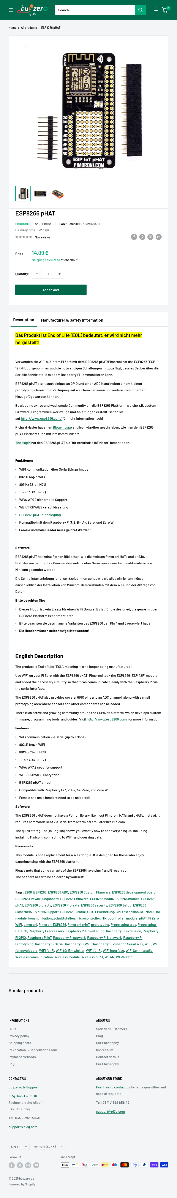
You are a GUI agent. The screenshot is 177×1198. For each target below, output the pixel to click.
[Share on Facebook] (134, 236)
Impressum (104, 1050)
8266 (28, 892)
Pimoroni (22, 224)
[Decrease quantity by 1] (36, 273)
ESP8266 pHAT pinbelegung (40, 515)
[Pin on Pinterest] (142, 236)
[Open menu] (11, 10)
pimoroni (30, 924)
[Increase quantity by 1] (59, 273)
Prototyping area (123, 924)
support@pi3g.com (23, 1127)
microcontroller (88, 918)
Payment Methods (22, 1057)
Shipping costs (20, 1043)
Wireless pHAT (92, 957)
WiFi (148, 944)
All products (29, 27)
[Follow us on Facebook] (12, 1165)
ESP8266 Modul (101, 899)
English (15, 1146)
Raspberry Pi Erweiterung (84, 931)
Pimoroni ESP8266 (52, 924)
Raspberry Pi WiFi (78, 944)
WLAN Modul (125, 957)
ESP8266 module (127, 899)
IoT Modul (147, 912)
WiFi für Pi (93, 950)
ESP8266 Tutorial (73, 912)
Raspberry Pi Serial (49, 944)
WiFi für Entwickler (70, 950)
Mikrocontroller (113, 918)
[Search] (140, 10)
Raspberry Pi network (69, 937)
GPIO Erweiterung (100, 912)
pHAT (143, 918)
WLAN (109, 957)
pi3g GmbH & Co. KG (23, 1096)
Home (13, 27)
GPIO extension (127, 912)
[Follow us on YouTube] (36, 1165)
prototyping (100, 924)
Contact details (107, 1057)
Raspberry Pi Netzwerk (104, 937)
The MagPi (23, 442)
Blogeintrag (62, 427)
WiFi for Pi (46, 950)
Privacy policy (19, 1036)
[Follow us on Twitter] (20, 1165)
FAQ (11, 1064)
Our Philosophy (107, 1043)
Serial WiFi (135, 944)
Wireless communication (34, 957)
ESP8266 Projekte (66, 905)
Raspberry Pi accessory (46, 931)
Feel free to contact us (113, 1087)
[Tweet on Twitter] (150, 236)
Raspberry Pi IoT (39, 937)
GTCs (12, 1029)
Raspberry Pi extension (123, 931)
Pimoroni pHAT (79, 924)
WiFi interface (113, 950)
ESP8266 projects (38, 905)
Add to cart (51, 290)
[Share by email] (159, 236)
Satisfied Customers (111, 1029)
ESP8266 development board (134, 892)
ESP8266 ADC (58, 892)
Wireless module (67, 957)
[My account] (156, 10)
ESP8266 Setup (120, 905)
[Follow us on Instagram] (28, 1165)
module (131, 918)
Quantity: (22, 274)
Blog (99, 1036)
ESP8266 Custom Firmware (90, 892)
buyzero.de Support (24, 1087)
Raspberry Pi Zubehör (109, 944)
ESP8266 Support (46, 912)
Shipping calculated (46, 260)
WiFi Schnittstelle (139, 950)
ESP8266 (39, 892)
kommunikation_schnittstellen (51, 918)
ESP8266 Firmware (74, 899)
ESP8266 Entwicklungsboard (37, 899)
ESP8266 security (94, 905)
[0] (165, 10)
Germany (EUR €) (45, 1146)
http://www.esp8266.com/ (41, 418)
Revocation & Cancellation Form (33, 1050)
